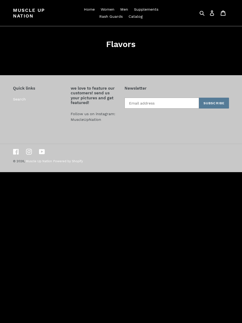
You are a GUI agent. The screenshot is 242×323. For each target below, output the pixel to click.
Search (19, 99)
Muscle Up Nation (29, 13)
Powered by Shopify (68, 161)
